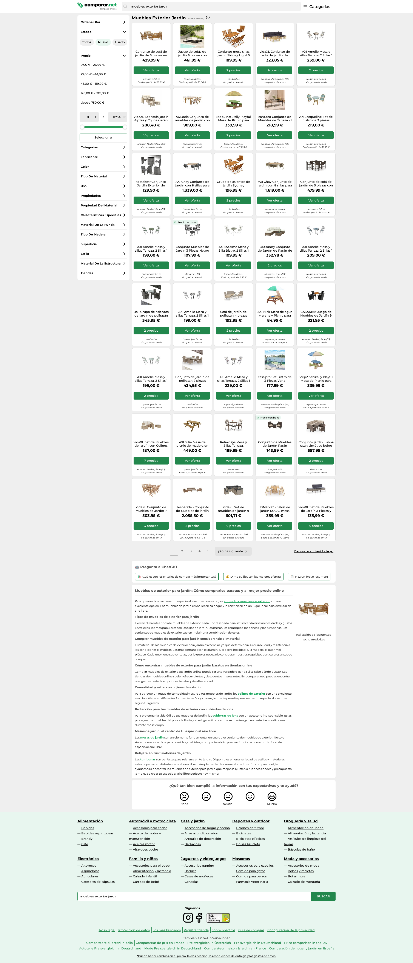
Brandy (86, 839)
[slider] (82, 127)
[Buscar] (125, 6)
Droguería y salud (301, 821)
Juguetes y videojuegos (203, 859)
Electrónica (88, 859)
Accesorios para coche (150, 828)
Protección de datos (134, 930)
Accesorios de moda (303, 866)
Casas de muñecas (199, 876)
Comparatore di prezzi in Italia (109, 943)
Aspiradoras (90, 871)
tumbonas (148, 759)
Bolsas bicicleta (248, 844)
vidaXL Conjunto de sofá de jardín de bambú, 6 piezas (275, 53)
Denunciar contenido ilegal (313, 551)
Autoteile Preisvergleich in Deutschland (110, 948)
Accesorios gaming (199, 866)
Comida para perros (251, 876)
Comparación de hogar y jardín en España (301, 948)
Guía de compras (251, 930)
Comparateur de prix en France (160, 943)
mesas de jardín (152, 737)
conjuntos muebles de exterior (247, 601)
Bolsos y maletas (301, 871)
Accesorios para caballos (255, 866)
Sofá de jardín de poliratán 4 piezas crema (233, 313)
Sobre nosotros (223, 930)
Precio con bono (187, 222)
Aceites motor (144, 844)
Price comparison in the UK (305, 943)
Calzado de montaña (304, 882)
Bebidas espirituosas (97, 833)
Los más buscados (167, 930)
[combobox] (215, 6)
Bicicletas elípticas (250, 839)
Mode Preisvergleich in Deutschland (172, 948)
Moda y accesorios (301, 859)
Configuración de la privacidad (291, 930)
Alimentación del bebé (306, 828)
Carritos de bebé (146, 882)
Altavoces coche (145, 849)
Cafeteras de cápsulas (98, 882)
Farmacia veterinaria (252, 882)
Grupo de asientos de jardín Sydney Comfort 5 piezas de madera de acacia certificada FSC (233, 183)
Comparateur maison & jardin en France (235, 948)
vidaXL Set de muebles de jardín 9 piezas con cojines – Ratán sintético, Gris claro (233, 509)
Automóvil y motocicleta (152, 821)
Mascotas (241, 859)
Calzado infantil (145, 876)
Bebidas (87, 828)
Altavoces (88, 866)
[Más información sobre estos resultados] (208, 17)
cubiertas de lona (225, 715)
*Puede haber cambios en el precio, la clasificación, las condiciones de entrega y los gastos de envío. (206, 956)
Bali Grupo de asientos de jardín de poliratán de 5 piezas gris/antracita (151, 313)
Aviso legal (107, 930)
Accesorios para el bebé (151, 866)
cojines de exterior (251, 693)
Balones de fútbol (250, 828)
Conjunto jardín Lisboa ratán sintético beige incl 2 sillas (316, 444)
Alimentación (90, 821)
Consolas (191, 882)
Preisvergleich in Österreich (209, 943)
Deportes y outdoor (251, 821)
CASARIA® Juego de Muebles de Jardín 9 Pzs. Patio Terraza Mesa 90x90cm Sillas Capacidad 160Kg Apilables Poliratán (316, 313)
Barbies (190, 871)
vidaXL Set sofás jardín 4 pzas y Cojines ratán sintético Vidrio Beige (151, 118)
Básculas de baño (301, 849)
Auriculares (90, 876)
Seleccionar (103, 137)
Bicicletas (243, 833)
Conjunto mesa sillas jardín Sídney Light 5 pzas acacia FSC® (233, 53)
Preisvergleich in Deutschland (257, 943)
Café (84, 844)
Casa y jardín (193, 821)
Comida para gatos (250, 871)
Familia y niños (143, 859)
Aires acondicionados (201, 833)
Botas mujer (297, 876)
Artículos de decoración (203, 839)
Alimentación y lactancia (307, 833)
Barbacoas (193, 844)
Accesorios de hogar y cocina (207, 828)
